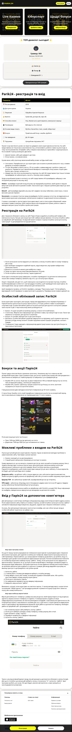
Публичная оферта (56, 703)
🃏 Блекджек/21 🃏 (36, 75)
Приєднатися (11, 27)
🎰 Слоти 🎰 (36, 66)
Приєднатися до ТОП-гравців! (36, 82)
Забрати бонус (61, 27)
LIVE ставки (30, 700)
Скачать (51, 728)
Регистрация (23, 728)
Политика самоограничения (58, 709)
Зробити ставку (36, 27)
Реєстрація (60, 3)
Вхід (68, 3)
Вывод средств (8, 703)
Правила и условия (56, 700)
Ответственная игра (56, 706)
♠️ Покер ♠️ (36, 71)
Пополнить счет (8, 700)
